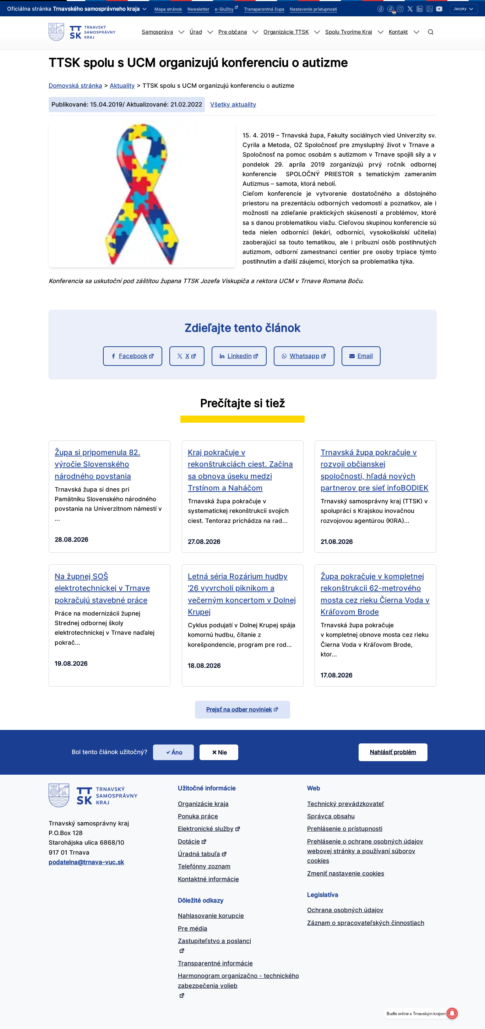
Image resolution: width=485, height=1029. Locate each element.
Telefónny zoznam (204, 866)
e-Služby (224, 9)
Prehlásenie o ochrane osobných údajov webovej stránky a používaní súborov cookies (365, 851)
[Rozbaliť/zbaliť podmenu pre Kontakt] (416, 32)
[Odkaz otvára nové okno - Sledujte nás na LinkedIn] (419, 8)
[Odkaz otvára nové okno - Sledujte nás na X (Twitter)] (410, 8)
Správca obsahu (331, 816)
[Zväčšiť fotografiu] (142, 265)
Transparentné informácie (215, 963)
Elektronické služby (206, 828)
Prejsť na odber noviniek (239, 709)
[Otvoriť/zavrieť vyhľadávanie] (430, 32)
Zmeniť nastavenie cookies (345, 873)
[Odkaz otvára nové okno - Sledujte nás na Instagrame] (400, 8)
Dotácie (189, 841)
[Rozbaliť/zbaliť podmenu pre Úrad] (210, 32)
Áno (176, 752)
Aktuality (122, 85)
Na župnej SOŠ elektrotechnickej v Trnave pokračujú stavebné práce (102, 588)
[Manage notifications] (452, 1013)
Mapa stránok (168, 9)
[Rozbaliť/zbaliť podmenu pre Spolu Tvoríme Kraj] (380, 32)
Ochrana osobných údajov (345, 910)
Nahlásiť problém (393, 751)
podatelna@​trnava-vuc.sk (86, 862)
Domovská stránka (75, 85)
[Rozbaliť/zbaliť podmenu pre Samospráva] (181, 32)
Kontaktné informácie (208, 879)
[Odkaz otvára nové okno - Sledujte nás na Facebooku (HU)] (390, 8)
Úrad (196, 32)
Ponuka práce (198, 816)
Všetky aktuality (233, 104)
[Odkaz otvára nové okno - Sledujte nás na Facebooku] (380, 8)
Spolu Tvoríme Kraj (348, 32)
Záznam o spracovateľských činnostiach (365, 922)
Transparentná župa (264, 9)
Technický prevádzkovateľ (345, 803)
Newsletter (198, 9)
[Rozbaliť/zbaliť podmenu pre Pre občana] (255, 32)
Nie (222, 752)
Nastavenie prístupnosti (313, 9)
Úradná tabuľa (199, 853)
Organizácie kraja (203, 803)
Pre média (192, 928)
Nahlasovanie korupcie (211, 915)
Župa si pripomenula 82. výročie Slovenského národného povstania (97, 464)
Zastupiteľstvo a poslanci (214, 940)
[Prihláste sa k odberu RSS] (429, 8)
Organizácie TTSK (286, 32)
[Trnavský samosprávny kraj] (82, 32)
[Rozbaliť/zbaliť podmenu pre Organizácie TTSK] (317, 32)
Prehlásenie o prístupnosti (344, 828)
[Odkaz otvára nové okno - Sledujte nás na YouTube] (439, 8)
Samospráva (157, 32)
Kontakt (398, 32)
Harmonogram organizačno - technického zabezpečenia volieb (238, 980)
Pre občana (232, 32)
